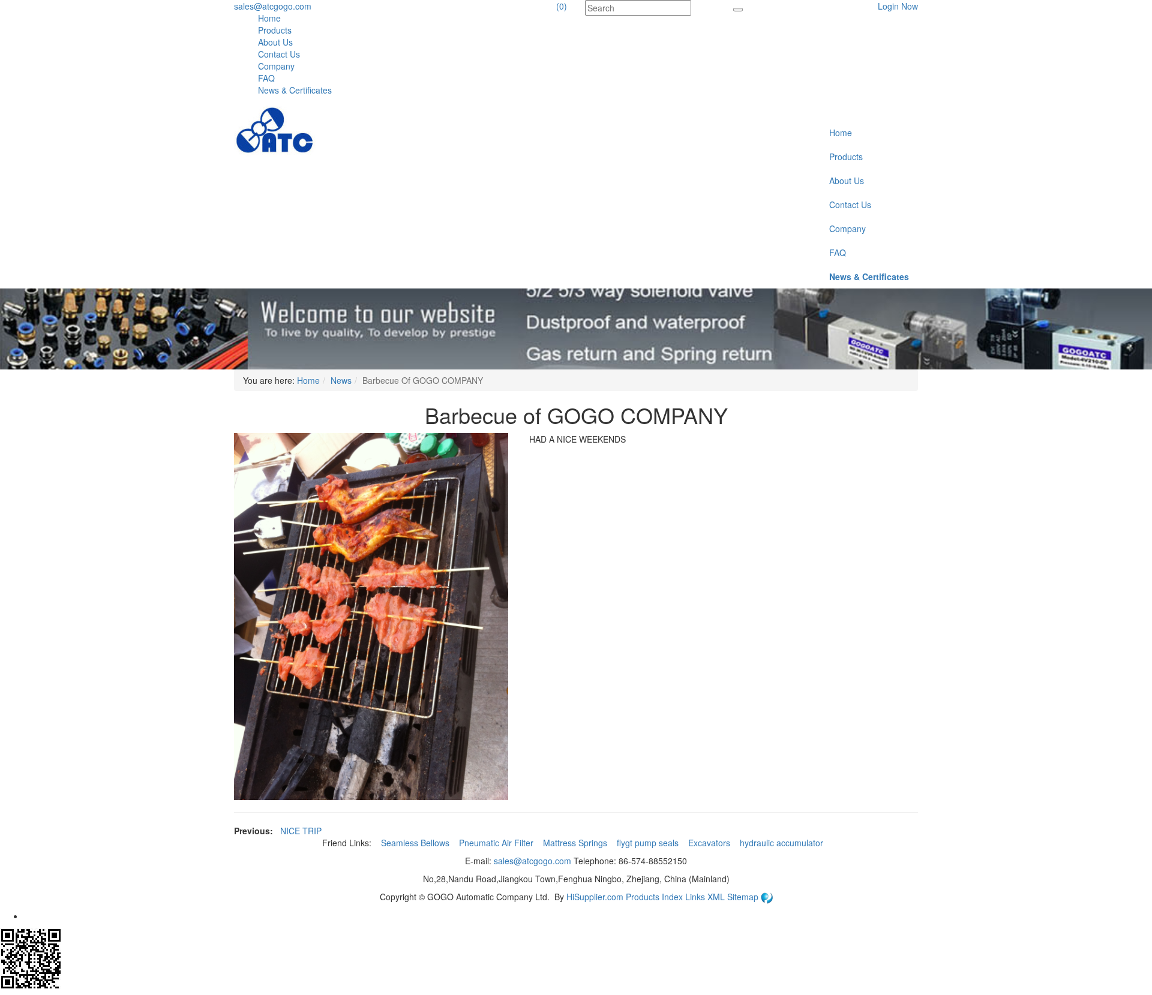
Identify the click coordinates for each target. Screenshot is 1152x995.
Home (269, 18)
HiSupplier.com (594, 897)
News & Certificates (295, 90)
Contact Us (279, 54)
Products (275, 30)
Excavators (710, 843)
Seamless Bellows (416, 843)
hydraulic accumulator (783, 843)
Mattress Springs (576, 843)
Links (696, 897)
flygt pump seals (649, 843)
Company (276, 66)
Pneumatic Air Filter (497, 843)
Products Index (654, 897)
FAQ (266, 78)
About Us (275, 42)
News (341, 380)
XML (717, 897)
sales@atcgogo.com (272, 6)
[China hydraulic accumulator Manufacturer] (275, 131)
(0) (561, 6)
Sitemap (744, 897)
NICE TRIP (301, 831)
